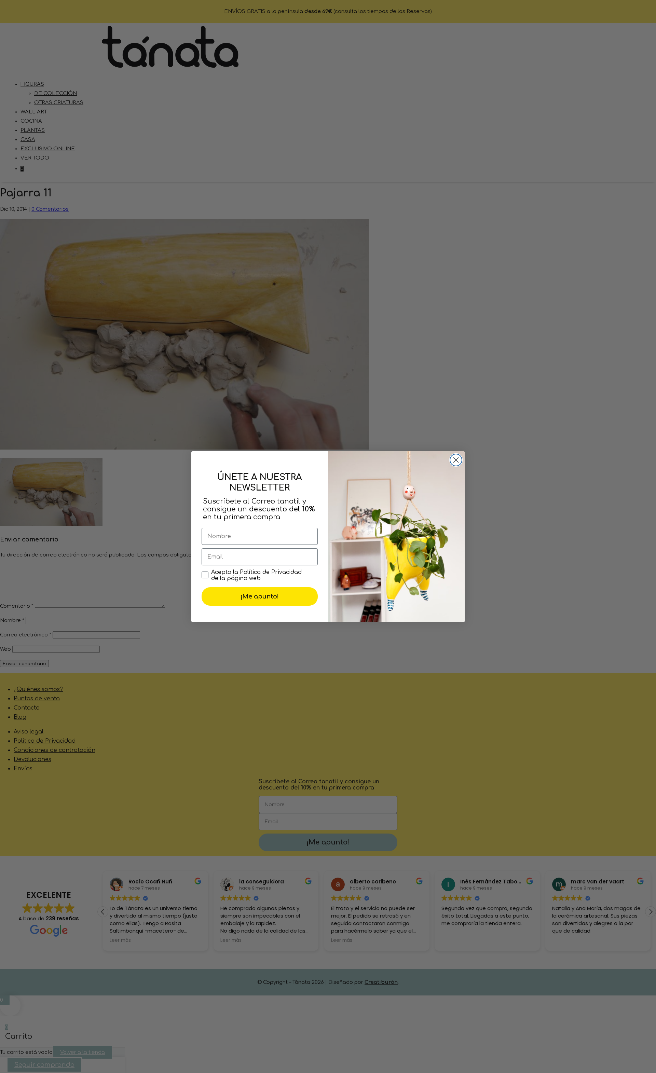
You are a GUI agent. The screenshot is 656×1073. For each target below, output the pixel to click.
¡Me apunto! (260, 596)
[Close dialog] (456, 460)
